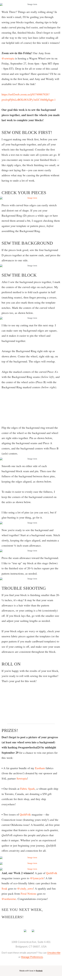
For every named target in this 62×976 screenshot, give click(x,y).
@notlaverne (9, 899)
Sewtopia (22, 778)
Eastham (40, 768)
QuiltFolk (26, 814)
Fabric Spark (27, 788)
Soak (4, 888)
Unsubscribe (53, 952)
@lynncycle (37, 878)
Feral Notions (28, 893)
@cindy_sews (25, 888)
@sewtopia (8, 58)
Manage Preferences (32, 957)
